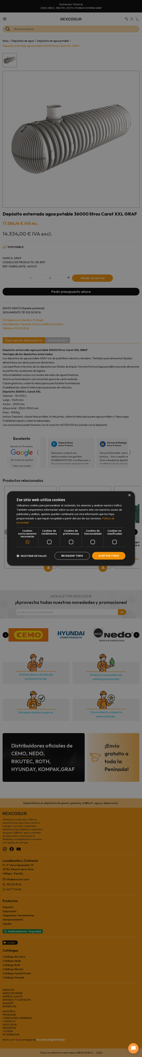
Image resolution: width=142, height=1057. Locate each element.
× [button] (129, 495)
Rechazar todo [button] (72, 555)
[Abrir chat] (133, 1048)
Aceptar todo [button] (109, 555)
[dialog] (71, 528)
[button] (32, 556)
